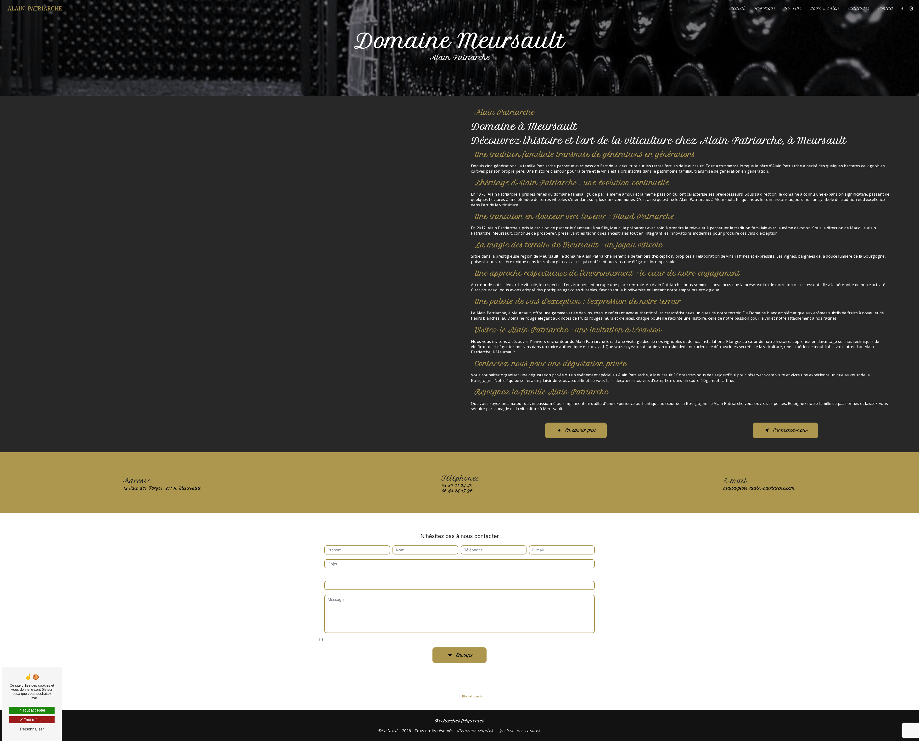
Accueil (737, 8)
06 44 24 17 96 (457, 490)
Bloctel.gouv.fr (472, 696)
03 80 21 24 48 (457, 485)
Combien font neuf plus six (348, 576)
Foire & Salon (825, 8)
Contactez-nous (790, 430)
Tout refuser (33, 720)
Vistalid (390, 730)
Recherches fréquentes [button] (459, 721)
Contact (886, 8)
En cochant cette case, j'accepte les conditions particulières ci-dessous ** (391, 639)
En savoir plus (581, 430)
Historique (765, 8)
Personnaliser (32, 729)
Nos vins (793, 8)
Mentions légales (475, 730)
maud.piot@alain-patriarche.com (759, 488)
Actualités (859, 8)
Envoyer (464, 655)
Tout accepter (33, 710)
